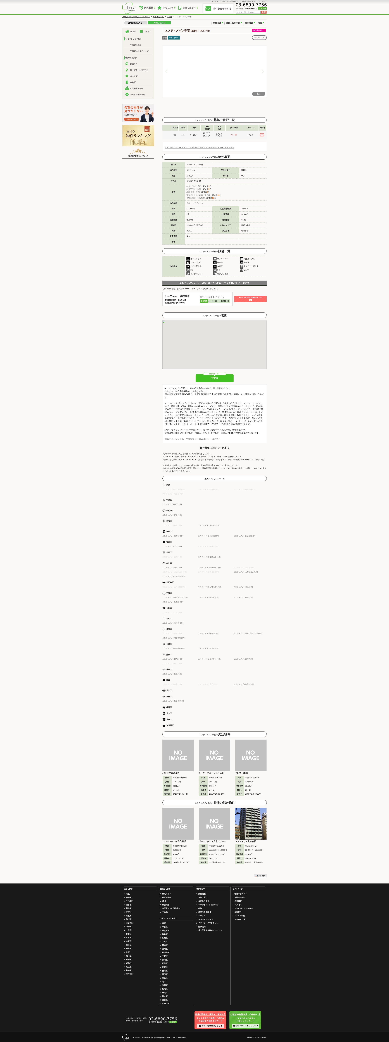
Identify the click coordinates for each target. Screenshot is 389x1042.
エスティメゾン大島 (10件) (208, 633)
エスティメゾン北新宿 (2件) (208, 536)
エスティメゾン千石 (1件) (172, 546)
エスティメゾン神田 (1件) (172, 515)
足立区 (128, 967)
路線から (134, 64)
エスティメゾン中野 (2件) (243, 597)
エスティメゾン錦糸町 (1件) (172, 659)
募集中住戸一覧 (233, 23)
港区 (128, 894)
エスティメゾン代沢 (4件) (243, 587)
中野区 (128, 927)
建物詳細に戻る (135, 23)
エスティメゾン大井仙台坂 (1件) (246, 572)
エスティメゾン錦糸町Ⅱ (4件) (209, 659)
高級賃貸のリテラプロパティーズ (136, 17)
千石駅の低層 (135, 45)
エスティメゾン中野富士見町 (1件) (175, 597)
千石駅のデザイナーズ (139, 51)
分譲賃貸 (202, 927)
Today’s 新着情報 (137, 94)
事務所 (133, 82)
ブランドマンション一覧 (208, 905)
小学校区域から (136, 88)
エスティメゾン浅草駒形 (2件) (173, 648)
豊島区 (128, 948)
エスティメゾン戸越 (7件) (172, 567)
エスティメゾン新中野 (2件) (172, 602)
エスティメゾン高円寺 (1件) (172, 623)
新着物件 (238, 912)
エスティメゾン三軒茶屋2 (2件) (210, 587)
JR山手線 (190, 192)
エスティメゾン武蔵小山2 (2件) (174, 576)
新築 (200, 908)
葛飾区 (128, 970)
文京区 (169, 17)
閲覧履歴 (149, 7)
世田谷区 (129, 923)
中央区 (128, 897)
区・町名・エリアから (139, 70)
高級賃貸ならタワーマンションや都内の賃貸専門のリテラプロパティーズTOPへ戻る (199, 148)
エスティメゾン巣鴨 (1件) (172, 674)
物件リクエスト (240, 894)
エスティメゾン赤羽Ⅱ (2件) (244, 684)
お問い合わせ (159, 23)
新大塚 (207, 195)
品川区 (128, 919)
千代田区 (129, 901)
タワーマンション (205, 919)
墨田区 (128, 945)
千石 (199, 186)
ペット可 (134, 76)
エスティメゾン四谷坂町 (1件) (245, 536)
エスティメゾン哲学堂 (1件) (208, 597)
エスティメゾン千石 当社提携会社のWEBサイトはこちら (192, 439)
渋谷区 (128, 905)
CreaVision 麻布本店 (177, 296)
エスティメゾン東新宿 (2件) (172, 536)
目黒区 (128, 916)
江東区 (128, 938)
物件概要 (249, 23)
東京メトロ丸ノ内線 (194, 195)
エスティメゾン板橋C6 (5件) (173, 701)
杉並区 (128, 934)
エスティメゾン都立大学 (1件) (209, 557)
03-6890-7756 (212, 297)
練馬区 (128, 963)
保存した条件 (190, 7)
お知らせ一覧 (239, 919)
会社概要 (238, 901)
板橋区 (128, 959)
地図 (260, 23)
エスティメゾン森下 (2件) (243, 659)
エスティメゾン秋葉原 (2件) (208, 648)
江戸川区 (129, 974)
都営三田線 (191, 186)
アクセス (238, 905)
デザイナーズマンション (208, 923)
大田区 (128, 930)
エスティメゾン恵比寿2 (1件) (209, 525)
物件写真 (217, 23)
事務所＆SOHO (204, 912)
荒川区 (128, 956)
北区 (128, 952)
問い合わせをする (222, 8)
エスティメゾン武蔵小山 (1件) (209, 567)
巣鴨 (199, 189)
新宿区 (128, 908)
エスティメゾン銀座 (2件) (172, 504)
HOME (133, 32)
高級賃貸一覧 (158, 17)
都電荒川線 (191, 198)
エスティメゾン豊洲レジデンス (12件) (248, 633)
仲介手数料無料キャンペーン (210, 930)
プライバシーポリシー (243, 908)
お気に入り (169, 7)
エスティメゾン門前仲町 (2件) (173, 638)
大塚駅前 (201, 198)
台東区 (128, 941)
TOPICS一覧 (239, 916)
